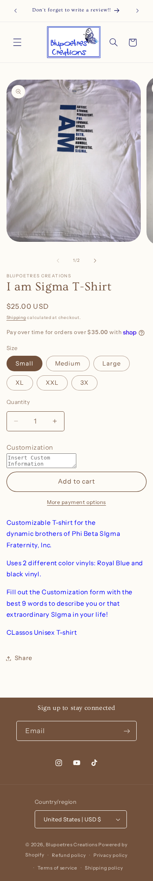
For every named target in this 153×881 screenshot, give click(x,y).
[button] (17, 42)
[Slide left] (58, 261)
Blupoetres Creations (72, 845)
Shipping (16, 317)
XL (20, 382)
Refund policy (69, 855)
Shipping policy (104, 868)
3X (84, 382)
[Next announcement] (137, 11)
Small (24, 363)
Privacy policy (110, 855)
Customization (30, 447)
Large (111, 363)
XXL (52, 382)
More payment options (76, 502)
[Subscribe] (127, 731)
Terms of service (58, 868)
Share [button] (23, 658)
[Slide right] (95, 261)
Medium (68, 363)
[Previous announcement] (15, 11)
